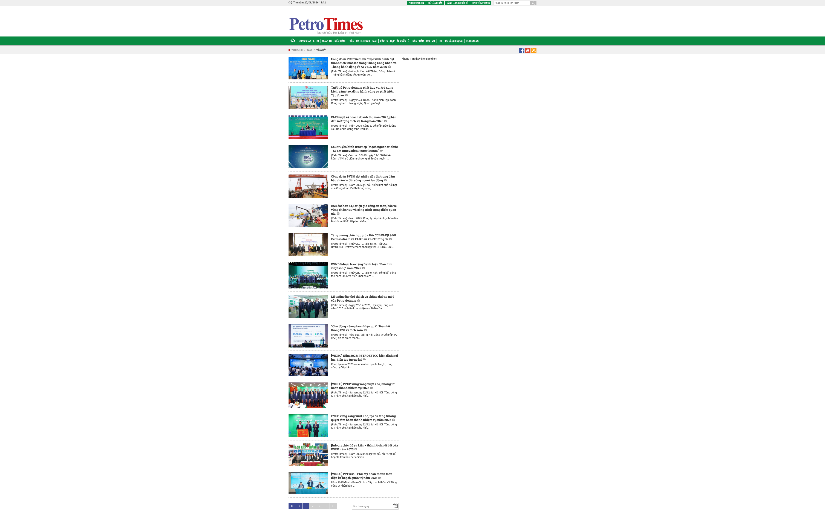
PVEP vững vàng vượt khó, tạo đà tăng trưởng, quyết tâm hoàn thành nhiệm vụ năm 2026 (363, 418)
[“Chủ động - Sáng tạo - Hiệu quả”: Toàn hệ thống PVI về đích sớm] (308, 336)
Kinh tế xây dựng (481, 3)
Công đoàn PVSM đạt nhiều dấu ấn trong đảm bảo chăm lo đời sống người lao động (363, 178)
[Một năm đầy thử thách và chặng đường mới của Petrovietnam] (308, 306)
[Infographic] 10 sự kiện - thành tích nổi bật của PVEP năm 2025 (364, 447)
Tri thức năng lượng (450, 40)
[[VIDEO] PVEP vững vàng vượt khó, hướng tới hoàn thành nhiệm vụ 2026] (308, 395)
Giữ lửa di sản (435, 3)
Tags (309, 50)
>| (333, 505)
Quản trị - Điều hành (334, 40)
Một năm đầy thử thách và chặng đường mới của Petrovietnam (362, 298)
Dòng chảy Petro (309, 40)
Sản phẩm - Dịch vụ (423, 40)
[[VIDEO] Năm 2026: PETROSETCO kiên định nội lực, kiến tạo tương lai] (308, 365)
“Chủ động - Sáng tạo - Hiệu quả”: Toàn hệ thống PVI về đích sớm (360, 328)
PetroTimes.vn (416, 3)
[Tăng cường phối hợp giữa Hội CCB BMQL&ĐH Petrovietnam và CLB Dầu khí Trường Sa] (308, 244)
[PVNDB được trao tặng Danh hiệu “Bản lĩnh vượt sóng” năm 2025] (308, 275)
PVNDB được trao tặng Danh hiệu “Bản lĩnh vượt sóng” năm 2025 (361, 266)
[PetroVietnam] (326, 25)
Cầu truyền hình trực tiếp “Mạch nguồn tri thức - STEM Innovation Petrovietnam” (364, 149)
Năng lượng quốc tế (457, 3)
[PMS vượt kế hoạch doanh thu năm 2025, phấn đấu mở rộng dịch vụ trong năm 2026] (308, 127)
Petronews (472, 40)
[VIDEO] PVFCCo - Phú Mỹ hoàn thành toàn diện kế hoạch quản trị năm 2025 (361, 476)
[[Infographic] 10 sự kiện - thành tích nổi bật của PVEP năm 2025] (308, 454)
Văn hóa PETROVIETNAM (363, 40)
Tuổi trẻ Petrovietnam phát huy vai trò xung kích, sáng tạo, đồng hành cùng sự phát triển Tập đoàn (362, 91)
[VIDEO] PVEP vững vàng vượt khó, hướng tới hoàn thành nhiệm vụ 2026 (363, 386)
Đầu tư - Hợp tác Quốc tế (394, 40)
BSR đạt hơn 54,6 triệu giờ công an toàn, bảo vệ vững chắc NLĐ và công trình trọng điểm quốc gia (364, 210)
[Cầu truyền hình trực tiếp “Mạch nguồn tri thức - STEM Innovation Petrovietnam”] (308, 156)
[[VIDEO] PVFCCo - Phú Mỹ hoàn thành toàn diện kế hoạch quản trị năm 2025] (308, 483)
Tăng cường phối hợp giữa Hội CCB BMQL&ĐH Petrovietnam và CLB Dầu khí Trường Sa (363, 237)
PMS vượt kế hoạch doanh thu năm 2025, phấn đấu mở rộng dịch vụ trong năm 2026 (364, 119)
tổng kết (320, 50)
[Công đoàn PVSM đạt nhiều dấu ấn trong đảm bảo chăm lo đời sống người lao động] (308, 186)
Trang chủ (297, 50)
